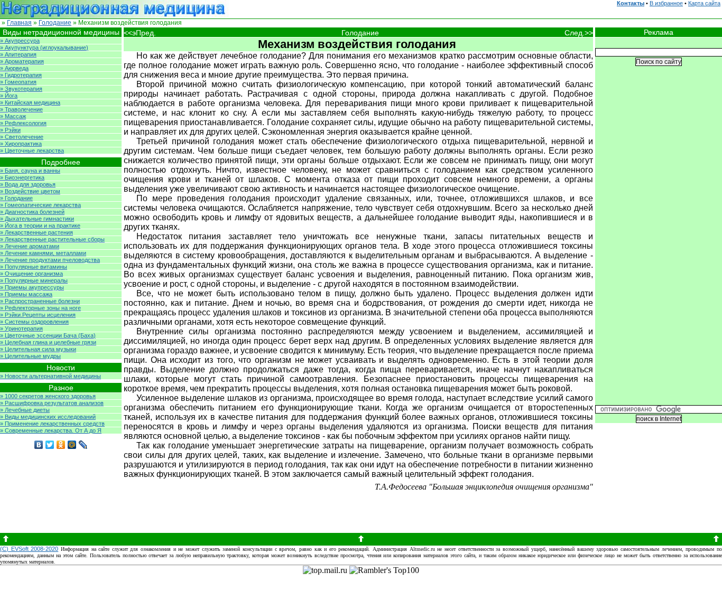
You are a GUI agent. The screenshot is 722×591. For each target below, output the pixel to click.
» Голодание (16, 198)
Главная (19, 22)
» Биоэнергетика (22, 177)
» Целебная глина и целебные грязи (48, 342)
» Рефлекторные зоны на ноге (40, 308)
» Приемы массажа (26, 294)
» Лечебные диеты (25, 410)
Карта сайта (704, 3)
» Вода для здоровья (27, 184)
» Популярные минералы (34, 280)
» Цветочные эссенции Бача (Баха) (48, 335)
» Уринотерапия (21, 328)
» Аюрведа (14, 68)
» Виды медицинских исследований (48, 417)
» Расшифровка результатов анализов (52, 403)
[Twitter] (49, 445)
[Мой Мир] (72, 445)
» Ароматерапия (22, 61)
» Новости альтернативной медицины (50, 376)
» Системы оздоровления (34, 321)
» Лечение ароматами (29, 246)
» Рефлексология (23, 123)
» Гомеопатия (18, 82)
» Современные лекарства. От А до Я (50, 430)
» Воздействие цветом (30, 191)
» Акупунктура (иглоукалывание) (44, 47)
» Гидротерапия (21, 75)
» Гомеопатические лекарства (40, 205)
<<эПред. (140, 33)
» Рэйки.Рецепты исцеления (38, 315)
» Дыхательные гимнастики (37, 218)
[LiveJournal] (83, 445)
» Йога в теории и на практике (40, 225)
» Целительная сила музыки (38, 349)
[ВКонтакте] (38, 445)
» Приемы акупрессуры (32, 287)
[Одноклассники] (61, 445)
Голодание (55, 22)
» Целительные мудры (30, 356)
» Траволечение (21, 109)
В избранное (666, 3)
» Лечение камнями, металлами (43, 253)
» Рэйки (10, 130)
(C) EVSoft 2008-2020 (29, 549)
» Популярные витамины (33, 267)
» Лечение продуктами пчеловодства (50, 260)
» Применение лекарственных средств (52, 423)
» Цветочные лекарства (32, 150)
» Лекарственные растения (36, 232)
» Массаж (13, 116)
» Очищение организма (31, 273)
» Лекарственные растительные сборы (52, 239)
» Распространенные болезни (40, 301)
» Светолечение (21, 137)
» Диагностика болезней (32, 212)
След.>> (578, 33)
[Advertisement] (658, 243)
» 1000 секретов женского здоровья (48, 396)
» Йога (8, 95)
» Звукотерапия (21, 89)
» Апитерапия (18, 54)
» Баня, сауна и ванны (30, 170)
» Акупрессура (20, 40)
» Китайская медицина (30, 102)
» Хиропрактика (21, 143)
